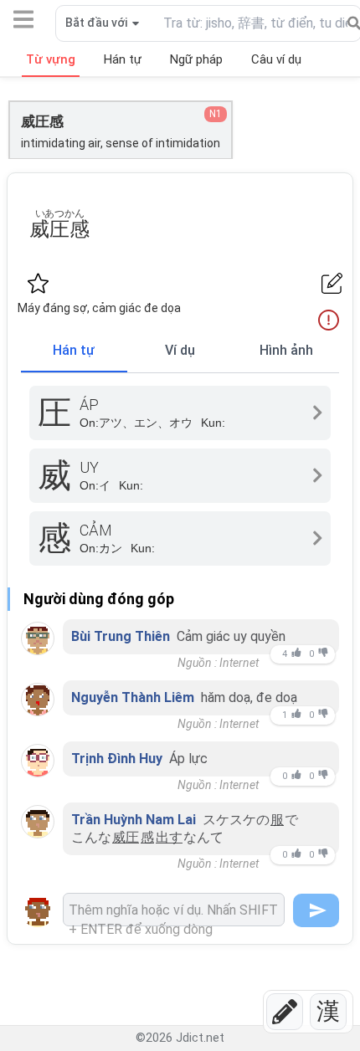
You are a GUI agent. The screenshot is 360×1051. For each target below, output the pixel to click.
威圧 (125, 837)
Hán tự (74, 350)
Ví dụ (180, 350)
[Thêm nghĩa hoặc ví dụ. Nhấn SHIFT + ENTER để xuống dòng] (174, 909)
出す (169, 837)
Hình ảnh (286, 350)
